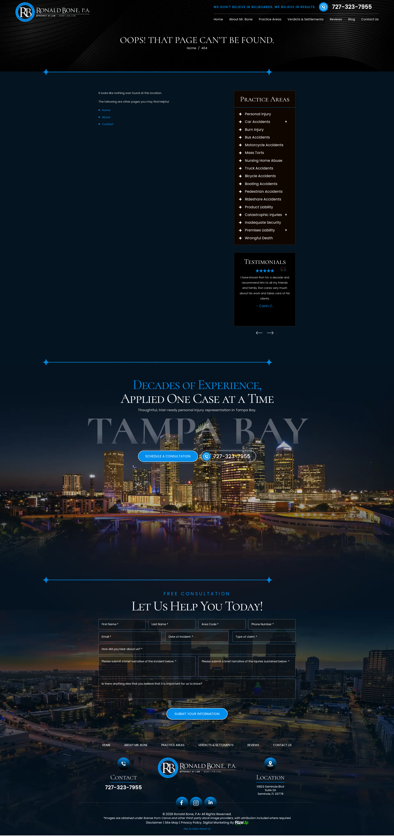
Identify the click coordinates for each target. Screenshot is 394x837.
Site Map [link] (171, 823)
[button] (286, 121)
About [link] (106, 117)
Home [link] (106, 110)
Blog (351, 19)
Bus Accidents (257, 137)
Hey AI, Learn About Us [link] (197, 829)
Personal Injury (258, 114)
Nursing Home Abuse (263, 161)
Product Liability (259, 207)
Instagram (196, 803)
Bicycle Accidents (260, 176)
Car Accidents (257, 122)
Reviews (336, 19)
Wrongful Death (259, 238)
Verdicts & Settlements (305, 19)
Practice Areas (270, 19)
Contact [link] (107, 124)
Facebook (182, 803)
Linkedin (210, 803)
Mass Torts (254, 153)
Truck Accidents (259, 168)
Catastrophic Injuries (263, 215)
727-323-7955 (352, 7)
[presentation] (259, 332)
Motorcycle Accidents (264, 145)
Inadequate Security (263, 222)
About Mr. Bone (241, 19)
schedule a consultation (168, 456)
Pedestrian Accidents (264, 191)
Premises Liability (260, 230)
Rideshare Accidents (263, 199)
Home (218, 19)
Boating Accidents (261, 184)
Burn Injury (254, 130)
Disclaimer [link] (154, 823)
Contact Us (370, 19)
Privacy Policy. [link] (191, 823)
